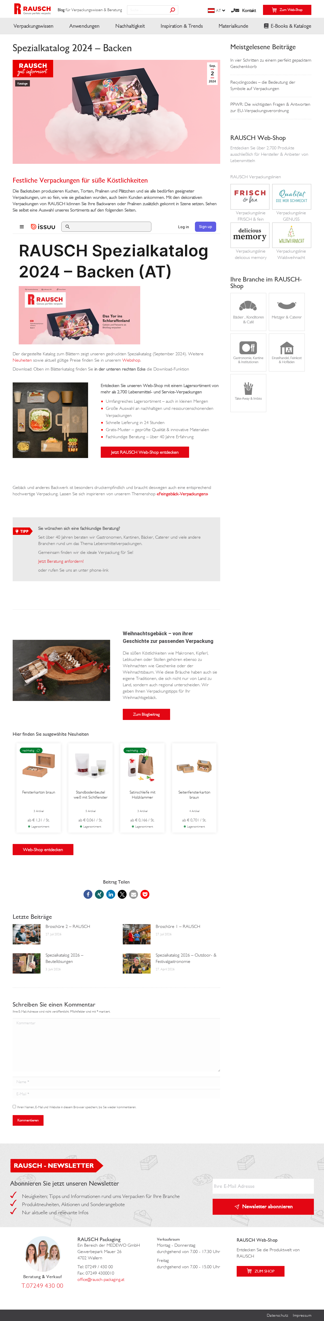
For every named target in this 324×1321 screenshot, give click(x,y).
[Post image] (26, 934)
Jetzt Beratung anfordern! (61, 561)
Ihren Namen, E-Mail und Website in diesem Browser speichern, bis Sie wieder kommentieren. (76, 1107)
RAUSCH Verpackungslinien (255, 177)
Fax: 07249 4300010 (95, 1273)
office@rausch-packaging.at (100, 1279)
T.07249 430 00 (43, 1285)
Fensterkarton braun (38, 792)
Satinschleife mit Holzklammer (142, 795)
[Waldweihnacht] (292, 244)
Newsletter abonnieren (267, 1206)
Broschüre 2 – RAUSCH (68, 926)
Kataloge (22, 83)
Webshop (131, 360)
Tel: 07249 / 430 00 (95, 1267)
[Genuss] (292, 206)
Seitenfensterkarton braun (194, 795)
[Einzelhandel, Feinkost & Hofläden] (287, 368)
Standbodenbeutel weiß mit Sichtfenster (91, 795)
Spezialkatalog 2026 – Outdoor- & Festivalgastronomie (186, 958)
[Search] (172, 10)
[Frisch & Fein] (250, 206)
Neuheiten (22, 360)
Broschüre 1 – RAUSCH (178, 926)
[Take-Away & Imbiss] (248, 408)
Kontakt (249, 10)
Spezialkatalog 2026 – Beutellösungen (64, 958)
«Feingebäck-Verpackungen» (182, 494)
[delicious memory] (250, 244)
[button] (88, 894)
